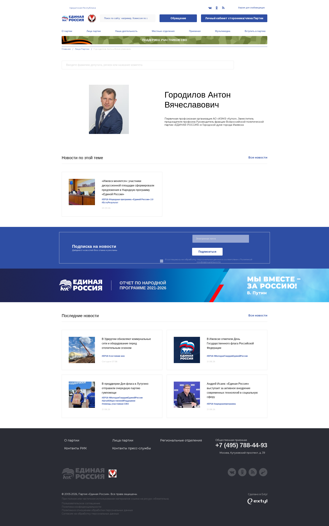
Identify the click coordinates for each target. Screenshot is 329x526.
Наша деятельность (126, 31)
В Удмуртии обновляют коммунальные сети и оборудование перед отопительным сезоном (126, 343)
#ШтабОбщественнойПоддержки (118, 401)
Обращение (178, 18)
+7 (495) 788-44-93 (241, 445)
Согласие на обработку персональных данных (90, 513)
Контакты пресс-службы (131, 448)
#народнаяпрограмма (225, 404)
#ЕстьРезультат (110, 202)
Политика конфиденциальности (81, 506)
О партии (67, 31)
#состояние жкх (117, 356)
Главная (66, 49)
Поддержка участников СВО (164, 40)
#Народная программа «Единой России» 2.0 (131, 199)
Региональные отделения (181, 440)
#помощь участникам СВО (115, 404)
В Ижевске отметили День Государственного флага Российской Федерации (230, 343)
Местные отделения (163, 31)
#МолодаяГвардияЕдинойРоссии (231, 356)
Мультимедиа (222, 31)
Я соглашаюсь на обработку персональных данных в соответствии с (208, 260)
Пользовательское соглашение (81, 503)
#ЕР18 (105, 199)
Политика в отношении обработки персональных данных (97, 510)
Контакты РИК (75, 448)
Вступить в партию (255, 31)
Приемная (195, 31)
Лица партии (94, 31)
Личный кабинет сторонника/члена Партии (234, 18)
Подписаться (207, 251)
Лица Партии (82, 49)
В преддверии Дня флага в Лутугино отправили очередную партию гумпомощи (125, 388)
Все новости (257, 157)
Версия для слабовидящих (251, 8)
